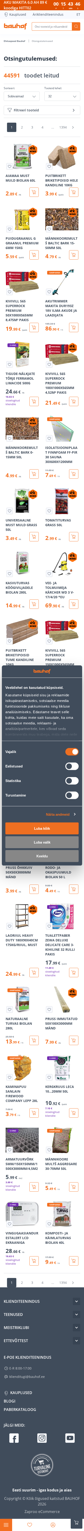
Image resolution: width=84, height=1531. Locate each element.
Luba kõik (42, 828)
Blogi (9, 1401)
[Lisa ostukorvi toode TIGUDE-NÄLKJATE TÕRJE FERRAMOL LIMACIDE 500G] (34, 401)
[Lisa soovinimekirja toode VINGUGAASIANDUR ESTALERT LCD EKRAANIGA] (9, 1224)
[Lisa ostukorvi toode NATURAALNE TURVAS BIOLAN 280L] (34, 1040)
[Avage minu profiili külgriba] (53, 1525)
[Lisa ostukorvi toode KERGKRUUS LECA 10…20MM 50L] (73, 1113)
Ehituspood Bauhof (15, 41)
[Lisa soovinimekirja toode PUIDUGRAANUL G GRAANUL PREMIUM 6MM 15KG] (9, 229)
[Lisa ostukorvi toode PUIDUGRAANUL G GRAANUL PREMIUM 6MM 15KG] (34, 255)
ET (78, 14)
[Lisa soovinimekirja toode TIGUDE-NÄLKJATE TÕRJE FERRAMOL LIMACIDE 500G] (9, 364)
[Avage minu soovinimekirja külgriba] (30, 1525)
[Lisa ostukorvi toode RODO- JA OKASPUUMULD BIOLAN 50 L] (73, 889)
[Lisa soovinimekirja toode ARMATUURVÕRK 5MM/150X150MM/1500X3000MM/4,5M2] (9, 1150)
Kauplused (17, 14)
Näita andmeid (58, 814)
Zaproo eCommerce (42, 1511)
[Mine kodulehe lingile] (15, 26)
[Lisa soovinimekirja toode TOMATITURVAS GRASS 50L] (49, 511)
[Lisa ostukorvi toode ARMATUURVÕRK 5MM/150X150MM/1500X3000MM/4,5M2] (34, 1187)
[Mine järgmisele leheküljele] (72, 127)
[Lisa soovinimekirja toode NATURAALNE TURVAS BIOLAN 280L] (9, 1009)
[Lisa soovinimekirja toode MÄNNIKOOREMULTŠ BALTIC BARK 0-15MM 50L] (9, 438)
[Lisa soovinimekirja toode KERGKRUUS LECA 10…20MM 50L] (49, 1077)
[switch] (72, 766)
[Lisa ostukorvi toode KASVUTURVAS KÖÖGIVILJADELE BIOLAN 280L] (34, 604)
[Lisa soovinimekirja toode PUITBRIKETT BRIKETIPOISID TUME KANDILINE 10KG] (9, 641)
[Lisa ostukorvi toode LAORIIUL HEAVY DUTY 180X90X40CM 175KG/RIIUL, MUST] (34, 972)
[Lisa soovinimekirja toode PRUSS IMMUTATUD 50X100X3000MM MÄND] (49, 1009)
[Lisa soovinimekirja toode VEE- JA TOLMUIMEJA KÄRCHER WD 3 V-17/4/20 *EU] (49, 573)
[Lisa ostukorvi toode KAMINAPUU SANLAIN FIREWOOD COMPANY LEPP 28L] (34, 1113)
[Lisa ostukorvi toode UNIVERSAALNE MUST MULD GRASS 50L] (34, 536)
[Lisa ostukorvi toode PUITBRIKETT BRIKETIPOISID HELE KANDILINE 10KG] (73, 192)
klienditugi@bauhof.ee (27, 1376)
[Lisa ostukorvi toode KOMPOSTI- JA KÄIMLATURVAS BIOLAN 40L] (73, 1261)
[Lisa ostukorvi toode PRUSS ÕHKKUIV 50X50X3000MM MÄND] (34, 889)
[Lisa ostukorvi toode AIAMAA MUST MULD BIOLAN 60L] (34, 192)
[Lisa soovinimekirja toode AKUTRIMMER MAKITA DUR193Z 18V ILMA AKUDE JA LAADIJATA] (49, 292)
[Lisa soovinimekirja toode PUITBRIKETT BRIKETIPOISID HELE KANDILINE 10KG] (49, 166)
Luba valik (42, 842)
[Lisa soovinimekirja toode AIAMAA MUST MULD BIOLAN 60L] (9, 166)
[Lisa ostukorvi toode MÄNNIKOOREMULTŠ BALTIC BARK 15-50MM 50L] (73, 255)
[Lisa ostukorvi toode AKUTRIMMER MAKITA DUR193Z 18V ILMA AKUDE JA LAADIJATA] (73, 327)
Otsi (76, 26)
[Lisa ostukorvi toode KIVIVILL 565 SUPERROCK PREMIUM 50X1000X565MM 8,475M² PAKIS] (34, 327)
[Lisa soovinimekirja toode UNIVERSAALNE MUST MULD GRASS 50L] (9, 511)
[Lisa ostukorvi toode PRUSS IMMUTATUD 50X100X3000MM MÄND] (73, 1040)
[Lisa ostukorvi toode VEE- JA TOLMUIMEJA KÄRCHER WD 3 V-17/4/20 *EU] (73, 604)
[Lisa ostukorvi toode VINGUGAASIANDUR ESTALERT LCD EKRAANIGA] (34, 1261)
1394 (63, 127)
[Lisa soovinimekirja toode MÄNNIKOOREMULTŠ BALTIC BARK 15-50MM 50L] (49, 229)
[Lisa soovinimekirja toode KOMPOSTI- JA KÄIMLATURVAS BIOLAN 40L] (49, 1224)
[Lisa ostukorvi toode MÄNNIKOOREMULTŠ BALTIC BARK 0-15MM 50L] (34, 474)
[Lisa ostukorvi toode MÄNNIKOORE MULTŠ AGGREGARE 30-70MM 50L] (73, 1187)
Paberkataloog (20, 1409)
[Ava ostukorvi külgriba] (76, 1522)
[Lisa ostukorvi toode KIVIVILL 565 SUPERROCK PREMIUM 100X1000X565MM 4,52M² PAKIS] (73, 401)
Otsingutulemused (42, 41)
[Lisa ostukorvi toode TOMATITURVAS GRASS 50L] (73, 536)
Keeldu (42, 856)
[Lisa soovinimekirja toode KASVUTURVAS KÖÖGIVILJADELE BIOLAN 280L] (9, 573)
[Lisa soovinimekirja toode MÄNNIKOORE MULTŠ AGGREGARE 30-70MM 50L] (49, 1150)
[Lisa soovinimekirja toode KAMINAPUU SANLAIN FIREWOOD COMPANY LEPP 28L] (9, 1077)
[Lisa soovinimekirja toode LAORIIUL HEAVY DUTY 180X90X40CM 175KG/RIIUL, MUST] (9, 926)
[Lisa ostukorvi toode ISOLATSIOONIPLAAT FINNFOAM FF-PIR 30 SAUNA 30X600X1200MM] (73, 474)
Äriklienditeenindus (48, 14)
